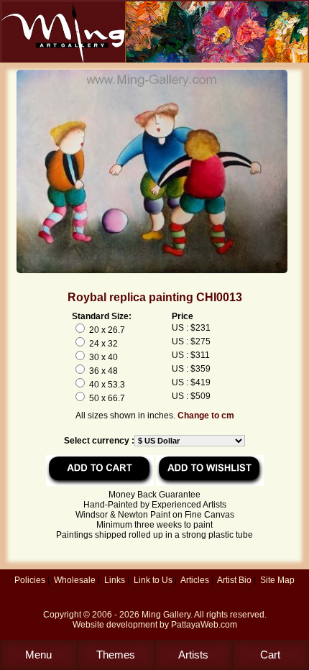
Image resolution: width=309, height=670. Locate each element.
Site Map (277, 580)
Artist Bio (234, 580)
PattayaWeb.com (204, 625)
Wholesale (75, 580)
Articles (194, 580)
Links (114, 580)
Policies (29, 580)
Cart (270, 654)
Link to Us (153, 580)
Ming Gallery (166, 615)
